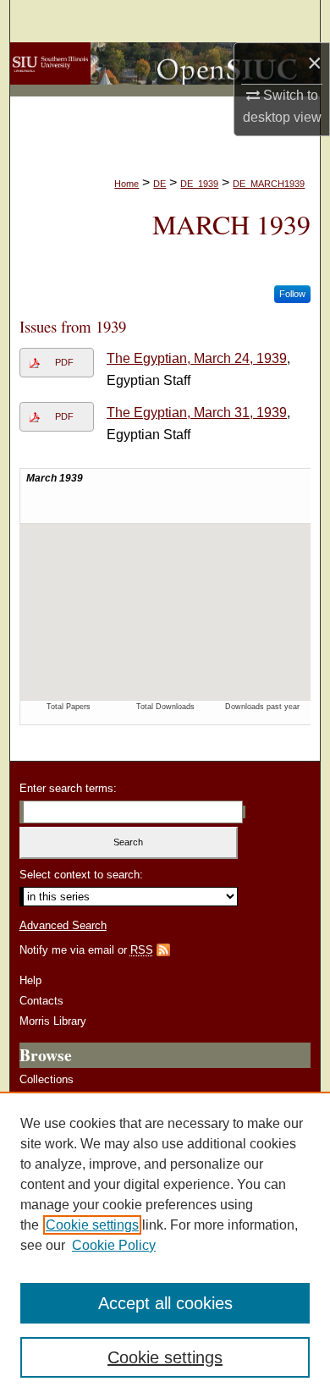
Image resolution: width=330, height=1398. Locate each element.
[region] (165, 1245)
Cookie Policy (114, 1245)
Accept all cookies (165, 1303)
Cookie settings (92, 1225)
